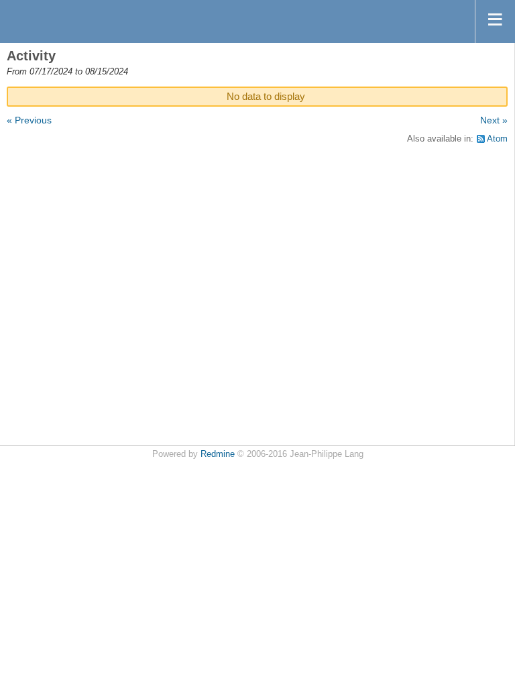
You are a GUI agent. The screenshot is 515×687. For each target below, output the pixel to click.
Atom (497, 139)
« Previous (29, 120)
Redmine (218, 454)
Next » (494, 120)
